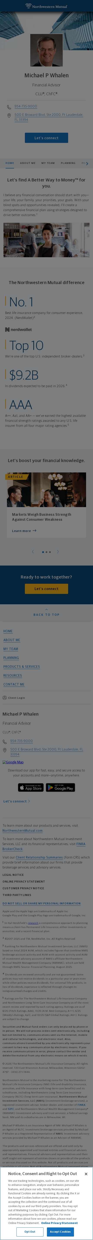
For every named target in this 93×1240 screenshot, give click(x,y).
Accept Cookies (60, 1231)
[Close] (86, 1174)
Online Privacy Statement (59, 1223)
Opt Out (29, 1231)
